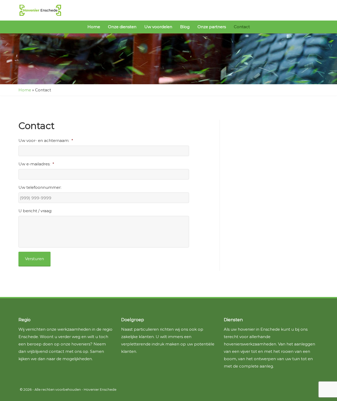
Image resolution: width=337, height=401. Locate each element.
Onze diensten (122, 26)
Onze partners (211, 26)
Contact (242, 26)
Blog (185, 26)
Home (93, 26)
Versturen (34, 258)
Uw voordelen (158, 26)
